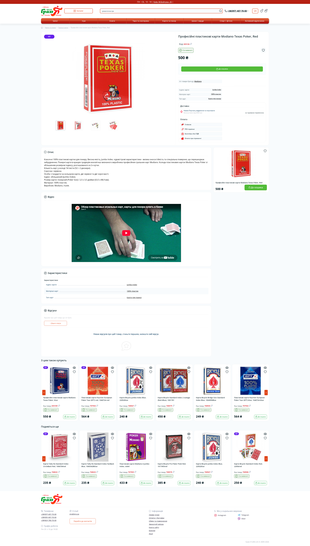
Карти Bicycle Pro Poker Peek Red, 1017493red (172, 465)
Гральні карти (63, 28)
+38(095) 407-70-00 (48, 517)
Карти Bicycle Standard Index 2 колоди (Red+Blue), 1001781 (174, 398)
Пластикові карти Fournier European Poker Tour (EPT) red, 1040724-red (96, 398)
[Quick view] (74, 367)
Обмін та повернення (158, 521)
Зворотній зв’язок (156, 524)
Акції (151, 534)
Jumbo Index (216, 90)
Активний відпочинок (254, 21)
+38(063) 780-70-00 (48, 520)
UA (255, 11)
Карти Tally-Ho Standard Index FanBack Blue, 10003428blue (97, 465)
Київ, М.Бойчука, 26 (163, 2)
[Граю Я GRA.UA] (97, 499)
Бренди (152, 530)
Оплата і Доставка (156, 518)
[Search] (220, 11)
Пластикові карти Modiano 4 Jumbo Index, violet (134, 465)
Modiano (198, 81)
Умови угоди (154, 515)
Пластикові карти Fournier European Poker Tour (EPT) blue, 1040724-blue (249, 398)
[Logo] (51, 11)
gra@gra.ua (74, 514)
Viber (243, 518)
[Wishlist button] (263, 50)
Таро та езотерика (141, 21)
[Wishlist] (74, 371)
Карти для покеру (214, 99)
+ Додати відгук (55, 323)
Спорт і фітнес (226, 21)
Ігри (84, 21)
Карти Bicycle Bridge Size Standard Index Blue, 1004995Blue (210, 398)
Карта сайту (154, 527)
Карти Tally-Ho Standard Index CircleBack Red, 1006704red (55, 465)
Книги (112, 21)
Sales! (55, 21)
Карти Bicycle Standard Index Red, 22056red (248, 465)
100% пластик (216, 94)
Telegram (245, 515)
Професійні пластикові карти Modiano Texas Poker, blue (59, 398)
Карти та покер (169, 21)
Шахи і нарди (198, 21)
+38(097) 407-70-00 (48, 514)
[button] (266, 392)
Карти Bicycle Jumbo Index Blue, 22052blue (133, 398)
